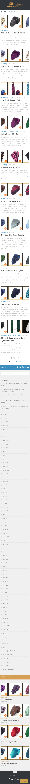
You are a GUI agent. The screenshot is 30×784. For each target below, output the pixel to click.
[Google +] (25, 367)
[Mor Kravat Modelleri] (15, 689)
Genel (4, 647)
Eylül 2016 (5, 570)
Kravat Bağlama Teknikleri (9, 651)
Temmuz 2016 (6, 577)
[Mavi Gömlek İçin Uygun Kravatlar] (15, 223)
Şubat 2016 (5, 596)
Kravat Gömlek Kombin (6, 335)
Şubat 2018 (5, 507)
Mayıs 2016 (5, 585)
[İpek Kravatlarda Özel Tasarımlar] (15, 753)
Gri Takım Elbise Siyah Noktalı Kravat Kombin (12, 742)
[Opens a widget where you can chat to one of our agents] (24, 781)
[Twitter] (20, 367)
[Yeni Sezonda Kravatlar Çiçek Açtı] (15, 55)
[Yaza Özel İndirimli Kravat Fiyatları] (15, 21)
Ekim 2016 (5, 566)
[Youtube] (28, 367)
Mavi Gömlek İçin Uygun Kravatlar (12, 235)
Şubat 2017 (5, 551)
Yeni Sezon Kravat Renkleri (10, 304)
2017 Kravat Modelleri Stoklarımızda (10, 720)
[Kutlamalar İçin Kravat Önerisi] (15, 189)
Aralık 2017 (5, 514)
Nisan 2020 (5, 448)
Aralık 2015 (5, 603)
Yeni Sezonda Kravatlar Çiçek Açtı (12, 66)
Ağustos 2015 (6, 618)
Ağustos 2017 (6, 529)
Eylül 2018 (5, 492)
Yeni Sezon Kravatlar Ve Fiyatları (12, 271)
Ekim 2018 (5, 488)
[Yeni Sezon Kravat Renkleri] (15, 293)
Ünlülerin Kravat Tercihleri (9, 669)
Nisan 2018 (5, 500)
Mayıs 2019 (5, 474)
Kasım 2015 (5, 607)
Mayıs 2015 (5, 629)
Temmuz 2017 (6, 533)
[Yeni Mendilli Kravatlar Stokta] (15, 88)
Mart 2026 (5, 418)
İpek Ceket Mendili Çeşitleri (10, 168)
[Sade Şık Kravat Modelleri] (15, 122)
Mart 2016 (5, 592)
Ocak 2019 (5, 481)
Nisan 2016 (5, 589)
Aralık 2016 (5, 559)
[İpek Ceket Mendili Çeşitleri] (15, 156)
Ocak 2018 (5, 511)
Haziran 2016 (6, 581)
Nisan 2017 (5, 544)
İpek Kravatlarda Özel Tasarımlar (9, 763)
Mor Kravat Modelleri (6, 699)
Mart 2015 (5, 637)
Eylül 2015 (5, 615)
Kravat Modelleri (5, 97)
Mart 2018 (5, 503)
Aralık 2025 (5, 429)
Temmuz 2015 (6, 622)
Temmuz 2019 (6, 466)
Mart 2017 (5, 548)
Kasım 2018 (5, 485)
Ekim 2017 (5, 522)
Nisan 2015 (5, 633)
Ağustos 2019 (6, 462)
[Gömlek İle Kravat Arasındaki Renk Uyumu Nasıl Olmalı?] (15, 326)
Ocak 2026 (5, 425)
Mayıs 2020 (5, 444)
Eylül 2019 (5, 459)
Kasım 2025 (5, 433)
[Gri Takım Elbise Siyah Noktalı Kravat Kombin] (15, 731)
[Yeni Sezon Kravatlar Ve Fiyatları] (15, 259)
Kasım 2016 (5, 563)
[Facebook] (18, 367)
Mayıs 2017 (5, 540)
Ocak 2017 (5, 555)
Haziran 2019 (6, 470)
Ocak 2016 (5, 600)
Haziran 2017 (6, 537)
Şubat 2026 (5, 422)
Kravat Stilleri (6, 666)
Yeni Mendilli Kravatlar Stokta (11, 100)
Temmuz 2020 (6, 440)
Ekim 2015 (5, 611)
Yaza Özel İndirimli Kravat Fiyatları (13, 33)
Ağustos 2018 (6, 496)
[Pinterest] (23, 367)
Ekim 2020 (5, 436)
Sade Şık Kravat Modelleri (10, 134)
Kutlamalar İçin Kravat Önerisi (11, 201)
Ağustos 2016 (6, 574)
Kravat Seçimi (4, 30)
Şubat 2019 (5, 477)
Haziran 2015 (6, 626)
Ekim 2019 (5, 455)
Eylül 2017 (5, 526)
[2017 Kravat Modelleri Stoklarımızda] (15, 710)
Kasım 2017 (5, 518)
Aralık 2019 (5, 451)
